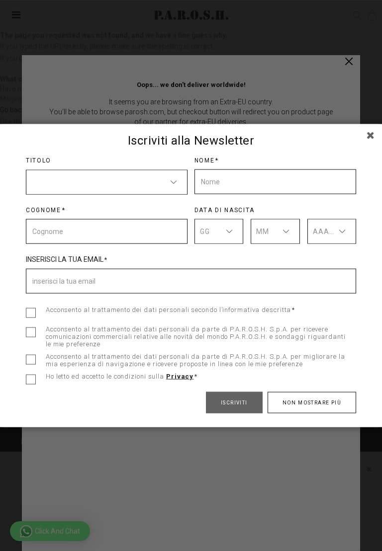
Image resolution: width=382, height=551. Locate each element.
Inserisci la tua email (64, 259)
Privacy (179, 376)
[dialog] (191, 275)
